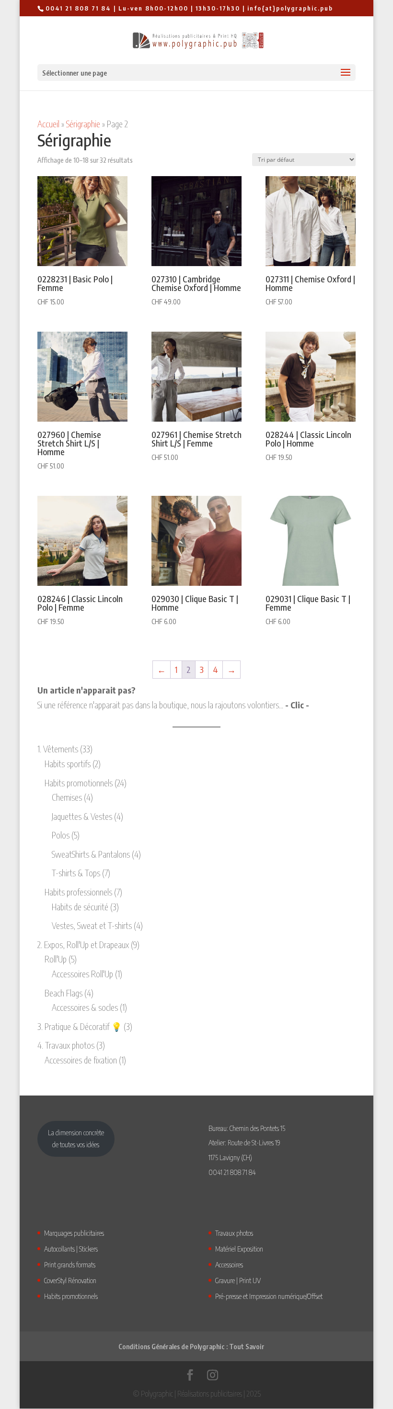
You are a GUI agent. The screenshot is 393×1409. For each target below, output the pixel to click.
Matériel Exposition (239, 1248)
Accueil (48, 123)
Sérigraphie (83, 123)
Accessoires (229, 1264)
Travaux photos (234, 1233)
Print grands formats (69, 1264)
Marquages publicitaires (74, 1233)
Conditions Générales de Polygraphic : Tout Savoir (191, 1346)
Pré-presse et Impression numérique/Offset (269, 1296)
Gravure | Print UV (238, 1280)
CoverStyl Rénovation (70, 1280)
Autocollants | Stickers (71, 1248)
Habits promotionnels (71, 1296)
